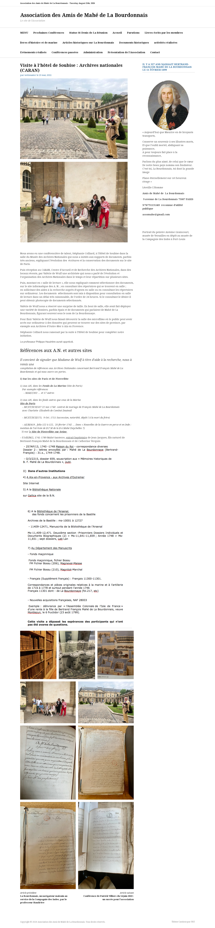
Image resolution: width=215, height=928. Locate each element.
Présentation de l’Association (126, 52)
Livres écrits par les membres (164, 32)
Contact (155, 52)
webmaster (30, 75)
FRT (193, 922)
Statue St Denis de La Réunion (88, 32)
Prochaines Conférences (48, 32)
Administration (93, 52)
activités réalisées (165, 42)
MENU (24, 32)
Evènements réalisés (33, 52)
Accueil (117, 32)
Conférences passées (65, 52)
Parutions (133, 32)
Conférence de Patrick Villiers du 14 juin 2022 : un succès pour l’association (108, 896)
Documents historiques (134, 42)
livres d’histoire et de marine (38, 42)
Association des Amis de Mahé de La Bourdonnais (84, 15)
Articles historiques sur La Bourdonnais (88, 42)
